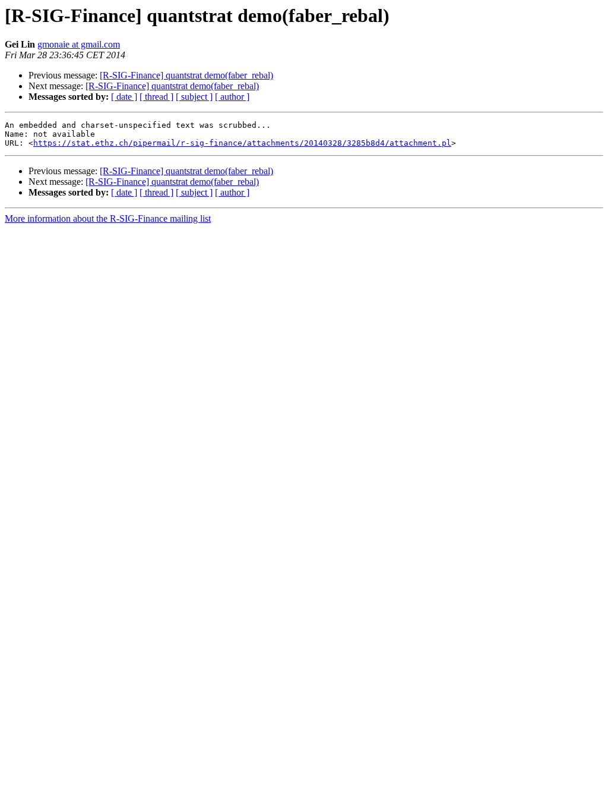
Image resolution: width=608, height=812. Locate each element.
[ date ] (124, 97)
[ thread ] (156, 97)
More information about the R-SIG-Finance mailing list (108, 218)
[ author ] (232, 97)
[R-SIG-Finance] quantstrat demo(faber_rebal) (186, 75)
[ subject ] (194, 97)
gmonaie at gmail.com (78, 44)
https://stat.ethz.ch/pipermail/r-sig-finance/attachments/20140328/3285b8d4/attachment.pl (242, 143)
